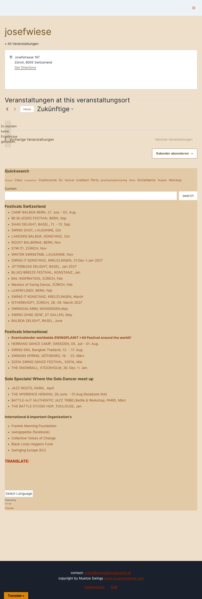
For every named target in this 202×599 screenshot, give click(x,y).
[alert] (8, 134)
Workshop (175, 180)
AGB (113, 587)
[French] (14, 474)
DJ (61, 180)
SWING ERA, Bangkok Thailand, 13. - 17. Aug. (47, 350)
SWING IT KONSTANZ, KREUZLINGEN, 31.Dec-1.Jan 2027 (57, 260)
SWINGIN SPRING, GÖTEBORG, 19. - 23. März (47, 356)
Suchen (11, 189)
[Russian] (30, 480)
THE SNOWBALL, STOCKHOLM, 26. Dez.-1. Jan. (49, 368)
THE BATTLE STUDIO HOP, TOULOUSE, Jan (46, 406)
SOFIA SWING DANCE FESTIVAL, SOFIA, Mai (46, 362)
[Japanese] (30, 474)
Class (18, 180)
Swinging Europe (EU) (28, 450)
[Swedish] (18, 486)
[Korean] (34, 474)
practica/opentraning (114, 180)
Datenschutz (95, 587)
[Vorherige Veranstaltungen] (7, 109)
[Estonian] (10, 474)
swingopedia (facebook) (30, 432)
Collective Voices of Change (33, 438)
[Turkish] (26, 486)
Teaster (162, 180)
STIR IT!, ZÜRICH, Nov (29, 248)
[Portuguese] (22, 480)
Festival (69, 180)
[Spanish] (14, 486)
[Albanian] (6, 468)
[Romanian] (26, 480)
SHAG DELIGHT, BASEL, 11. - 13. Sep (40, 224)
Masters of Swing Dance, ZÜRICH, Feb (42, 285)
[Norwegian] (14, 480)
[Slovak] (6, 486)
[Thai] (22, 486)
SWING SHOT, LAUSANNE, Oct (36, 230)
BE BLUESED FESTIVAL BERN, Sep (38, 218)
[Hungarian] (22, 474)
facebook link (95, 394)
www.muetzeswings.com (124, 578)
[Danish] (30, 468)
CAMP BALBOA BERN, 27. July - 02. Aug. (43, 212)
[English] (6, 474)
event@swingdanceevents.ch (108, 573)
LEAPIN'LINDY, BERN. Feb (31, 291)
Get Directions (25, 67)
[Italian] (26, 474)
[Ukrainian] (30, 486)
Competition (30, 180)
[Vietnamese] (34, 486)
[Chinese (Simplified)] (18, 468)
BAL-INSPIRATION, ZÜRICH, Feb (37, 278)
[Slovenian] (10, 486)
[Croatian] (22, 468)
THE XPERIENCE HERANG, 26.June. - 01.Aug (46, 394)
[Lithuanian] (10, 480)
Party (95, 180)
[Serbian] (34, 480)
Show (132, 180)
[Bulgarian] (14, 468)
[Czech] (26, 468)
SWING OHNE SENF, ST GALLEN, (38, 315)
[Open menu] (193, 8)
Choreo (9, 180)
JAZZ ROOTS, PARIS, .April (32, 388)
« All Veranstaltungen (21, 44)
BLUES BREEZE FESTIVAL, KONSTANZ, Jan (45, 272)
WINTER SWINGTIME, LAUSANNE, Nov (42, 254)
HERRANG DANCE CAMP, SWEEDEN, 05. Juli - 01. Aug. (55, 344)
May (68, 315)
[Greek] (18, 474)
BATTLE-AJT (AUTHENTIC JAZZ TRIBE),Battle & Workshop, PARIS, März (68, 400)
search (188, 196)
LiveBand (82, 180)
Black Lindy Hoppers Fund (32, 444)
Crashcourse (47, 180)
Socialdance (146, 180)
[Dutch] (34, 468)
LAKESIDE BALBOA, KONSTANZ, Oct (40, 236)
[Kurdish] (6, 480)
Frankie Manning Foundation (33, 426)
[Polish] (18, 480)
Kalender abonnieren (172, 153)
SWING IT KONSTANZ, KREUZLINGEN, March (47, 297)
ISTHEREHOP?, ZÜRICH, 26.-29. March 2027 (46, 303)
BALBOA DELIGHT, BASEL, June (36, 321)
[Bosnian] (10, 468)
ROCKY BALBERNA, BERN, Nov (36, 242)
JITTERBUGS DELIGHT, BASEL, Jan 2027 (44, 266)
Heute (27, 109)
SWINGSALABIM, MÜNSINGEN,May (39, 309)
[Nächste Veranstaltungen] (14, 109)
